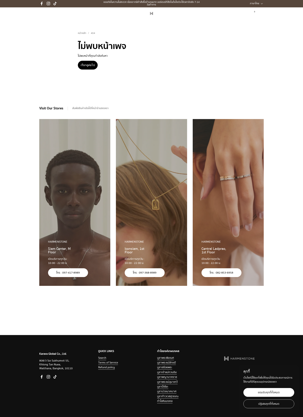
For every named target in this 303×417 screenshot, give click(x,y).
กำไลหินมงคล (165, 401)
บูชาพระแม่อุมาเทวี (167, 382)
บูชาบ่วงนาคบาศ (166, 391)
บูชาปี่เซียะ (162, 387)
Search (102, 358)
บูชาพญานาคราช (167, 377)
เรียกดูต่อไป (88, 65)
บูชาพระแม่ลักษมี (166, 363)
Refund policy (106, 367)
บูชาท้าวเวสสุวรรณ (168, 396)
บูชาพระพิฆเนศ (165, 358)
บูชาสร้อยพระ (164, 367)
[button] (261, 13)
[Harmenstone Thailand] (151, 13)
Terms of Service (108, 363)
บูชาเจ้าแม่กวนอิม (167, 372)
